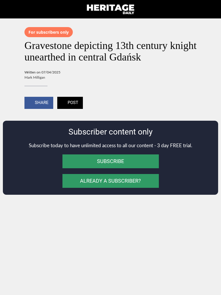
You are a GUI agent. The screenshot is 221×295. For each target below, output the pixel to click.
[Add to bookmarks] (190, 103)
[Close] (9, 9)
